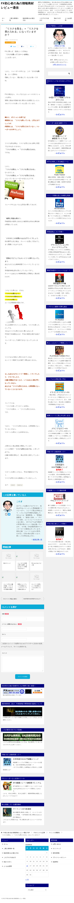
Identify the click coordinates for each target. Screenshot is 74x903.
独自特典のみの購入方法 (29, 19)
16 (27, 866)
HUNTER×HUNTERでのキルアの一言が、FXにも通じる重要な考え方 (34, 599)
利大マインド (7, 563)
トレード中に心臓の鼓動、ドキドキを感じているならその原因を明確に (8, 587)
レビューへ (60, 114)
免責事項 (55, 862)
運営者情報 (56, 853)
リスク (13, 485)
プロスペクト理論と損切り (10, 599)
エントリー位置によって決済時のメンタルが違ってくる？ (36, 587)
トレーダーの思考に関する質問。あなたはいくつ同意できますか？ (22, 566)
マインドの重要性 (10, 42)
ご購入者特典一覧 (14, 19)
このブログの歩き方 (44, 19)
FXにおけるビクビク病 (36, 564)
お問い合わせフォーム (59, 64)
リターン (19, 485)
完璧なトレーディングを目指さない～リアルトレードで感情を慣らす (22, 587)
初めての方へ (57, 19)
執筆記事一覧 (37, 539)
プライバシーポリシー (59, 857)
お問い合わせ (57, 844)
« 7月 (27, 879)
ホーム (3, 19)
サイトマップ (57, 848)
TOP (16, 832)
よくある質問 (68, 19)
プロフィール (59, 46)
